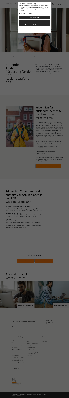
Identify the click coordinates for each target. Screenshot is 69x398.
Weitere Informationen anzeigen (34, 28)
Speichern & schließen (34, 21)
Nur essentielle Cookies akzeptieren (34, 24)
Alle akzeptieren (34, 17)
